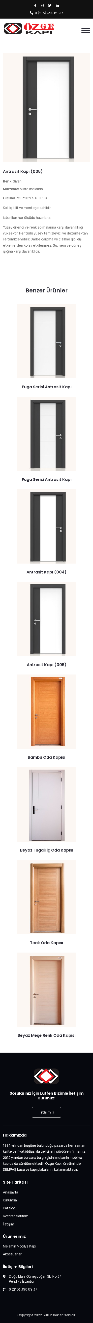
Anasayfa (10, 1192)
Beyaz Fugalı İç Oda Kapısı (46, 850)
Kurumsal (10, 1200)
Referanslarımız (15, 1216)
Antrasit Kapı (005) (23, 171)
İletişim (44, 1112)
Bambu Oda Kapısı (46, 757)
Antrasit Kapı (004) (46, 572)
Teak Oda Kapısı (46, 943)
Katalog (9, 1208)
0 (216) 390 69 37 (49, 13)
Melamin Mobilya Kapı (19, 1246)
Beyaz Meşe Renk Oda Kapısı (46, 1035)
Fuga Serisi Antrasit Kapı (46, 387)
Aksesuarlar (12, 1254)
